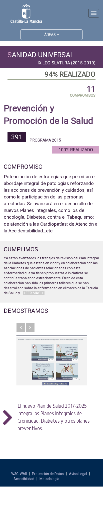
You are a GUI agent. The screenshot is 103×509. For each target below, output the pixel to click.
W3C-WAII (19, 474)
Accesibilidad (24, 479)
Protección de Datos (48, 474)
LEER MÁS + (33, 293)
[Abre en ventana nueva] (51, 360)
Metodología (49, 479)
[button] (20, 327)
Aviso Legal (78, 474)
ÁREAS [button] (50, 35)
